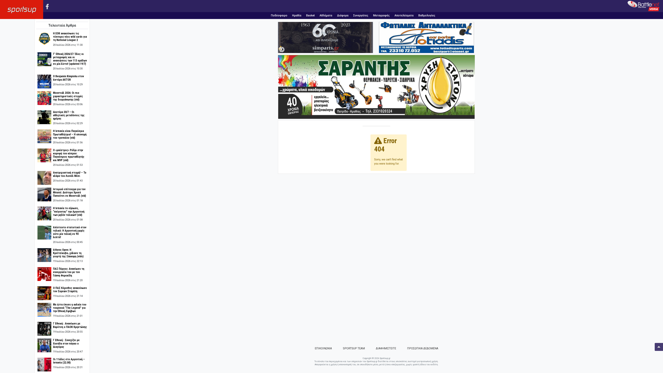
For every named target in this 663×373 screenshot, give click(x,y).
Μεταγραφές (381, 15)
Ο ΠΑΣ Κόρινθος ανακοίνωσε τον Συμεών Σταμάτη (70, 289)
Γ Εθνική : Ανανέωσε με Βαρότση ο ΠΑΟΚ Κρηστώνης (70, 325)
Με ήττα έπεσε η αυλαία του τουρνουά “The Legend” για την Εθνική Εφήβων (69, 308)
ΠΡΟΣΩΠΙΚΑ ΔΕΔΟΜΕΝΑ (422, 348)
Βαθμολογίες (426, 15)
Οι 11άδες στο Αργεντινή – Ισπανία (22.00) (69, 361)
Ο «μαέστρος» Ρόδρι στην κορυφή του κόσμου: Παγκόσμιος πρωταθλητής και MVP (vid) (68, 155)
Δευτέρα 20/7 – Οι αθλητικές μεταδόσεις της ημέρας (68, 115)
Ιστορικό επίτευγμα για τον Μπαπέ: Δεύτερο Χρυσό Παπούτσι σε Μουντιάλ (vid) (69, 192)
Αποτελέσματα (404, 15)
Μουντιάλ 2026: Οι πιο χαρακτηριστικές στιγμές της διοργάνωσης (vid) (68, 96)
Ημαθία (296, 15)
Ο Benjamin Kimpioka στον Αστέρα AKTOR (68, 78)
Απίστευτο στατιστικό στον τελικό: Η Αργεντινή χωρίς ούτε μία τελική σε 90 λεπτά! (69, 232)
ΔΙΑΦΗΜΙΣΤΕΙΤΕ (386, 348)
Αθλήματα (326, 15)
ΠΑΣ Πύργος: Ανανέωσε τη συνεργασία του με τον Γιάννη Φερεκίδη (68, 272)
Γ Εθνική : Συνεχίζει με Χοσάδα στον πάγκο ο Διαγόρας (66, 343)
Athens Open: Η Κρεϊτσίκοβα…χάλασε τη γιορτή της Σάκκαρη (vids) (68, 253)
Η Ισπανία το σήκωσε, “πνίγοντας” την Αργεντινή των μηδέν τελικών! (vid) (68, 211)
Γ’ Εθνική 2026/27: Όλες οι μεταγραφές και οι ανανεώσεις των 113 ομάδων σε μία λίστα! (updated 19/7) (70, 59)
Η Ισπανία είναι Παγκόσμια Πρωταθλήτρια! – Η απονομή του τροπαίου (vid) (70, 134)
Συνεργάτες (360, 15)
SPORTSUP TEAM (354, 348)
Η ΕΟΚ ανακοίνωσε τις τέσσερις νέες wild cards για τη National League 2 (70, 37)
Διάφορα (342, 15)
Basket (310, 15)
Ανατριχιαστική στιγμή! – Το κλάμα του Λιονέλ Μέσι (69, 174)
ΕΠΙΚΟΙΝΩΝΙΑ (323, 348)
